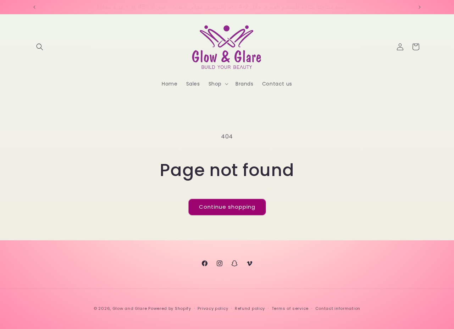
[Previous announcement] (34, 7)
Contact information (337, 308)
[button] (40, 47)
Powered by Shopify (169, 308)
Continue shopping (227, 206)
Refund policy (250, 308)
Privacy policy (213, 308)
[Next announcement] (419, 7)
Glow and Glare (129, 308)
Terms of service (290, 308)
